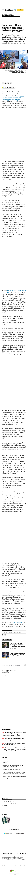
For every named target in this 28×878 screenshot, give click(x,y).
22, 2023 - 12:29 (16, 79)
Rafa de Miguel (13, 658)
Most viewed (5, 757)
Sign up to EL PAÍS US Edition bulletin (12, 632)
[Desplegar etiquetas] (25, 665)
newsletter (5, 798)
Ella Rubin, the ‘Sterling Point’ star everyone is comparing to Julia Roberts (13, 739)
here (23, 675)
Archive (4, 814)
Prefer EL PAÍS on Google (9, 87)
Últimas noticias (6, 729)
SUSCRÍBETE (20, 9)
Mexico (3, 18)
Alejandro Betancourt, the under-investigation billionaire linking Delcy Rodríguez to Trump (14, 773)
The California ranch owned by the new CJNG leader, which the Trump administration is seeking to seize (14, 734)
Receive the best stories (8, 801)
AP (14, 77)
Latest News (12, 18)
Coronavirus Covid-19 (7, 665)
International (8, 15)
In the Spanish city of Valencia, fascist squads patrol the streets (13, 743)
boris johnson (5, 23)
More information (5, 672)
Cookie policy (23, 865)
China (7, 18)
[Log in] (25, 10)
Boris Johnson (16, 665)
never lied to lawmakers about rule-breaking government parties (13, 98)
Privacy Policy (10, 865)
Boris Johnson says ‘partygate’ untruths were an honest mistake (18, 645)
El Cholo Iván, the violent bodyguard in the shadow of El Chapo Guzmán (13, 766)
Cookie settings (17, 865)
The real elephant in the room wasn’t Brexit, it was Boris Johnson (17, 655)
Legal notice (4, 865)
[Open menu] (3, 10)
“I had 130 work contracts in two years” (12, 769)
